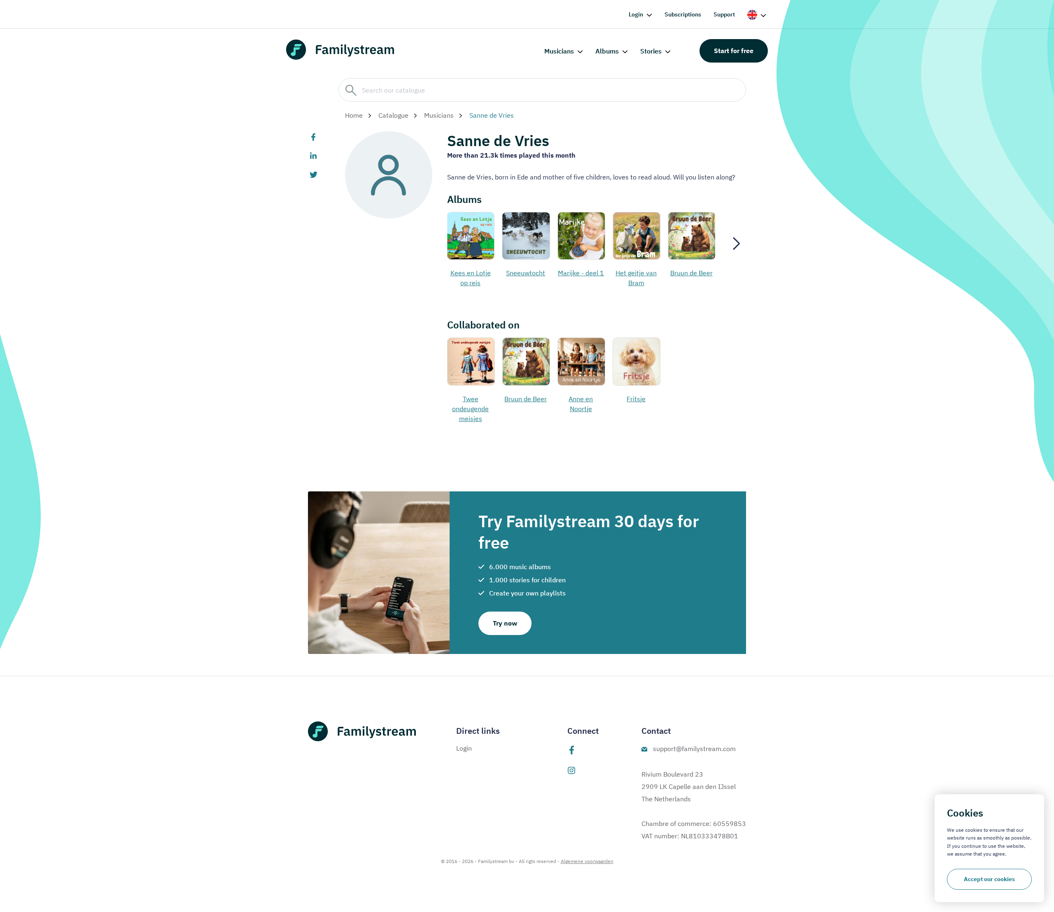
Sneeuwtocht (525, 273)
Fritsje (636, 399)
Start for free (733, 51)
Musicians (559, 51)
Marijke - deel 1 (581, 273)
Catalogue (393, 115)
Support (724, 14)
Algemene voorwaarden (587, 861)
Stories (651, 51)
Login (636, 14)
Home (354, 115)
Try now (505, 623)
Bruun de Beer (691, 273)
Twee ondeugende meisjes (470, 409)
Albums (607, 51)
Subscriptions (683, 14)
